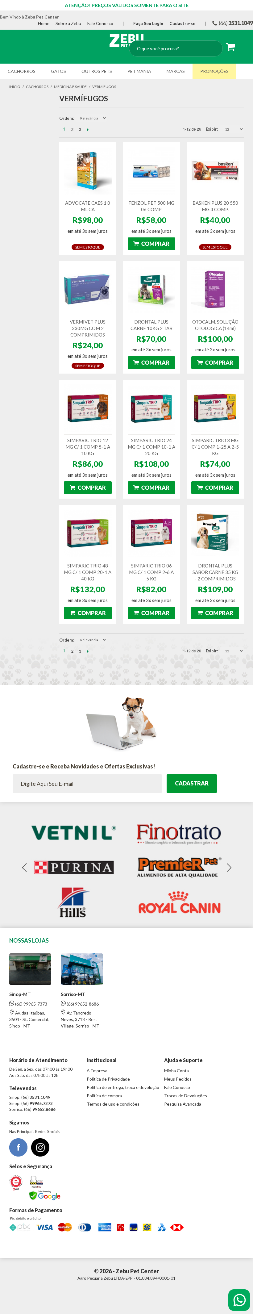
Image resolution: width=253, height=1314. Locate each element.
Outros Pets (96, 71)
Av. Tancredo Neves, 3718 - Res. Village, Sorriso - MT (80, 1019)
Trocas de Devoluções (185, 1095)
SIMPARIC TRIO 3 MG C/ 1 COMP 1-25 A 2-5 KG (215, 446)
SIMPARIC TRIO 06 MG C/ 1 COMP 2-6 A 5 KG (151, 572)
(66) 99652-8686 (82, 1003)
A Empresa (97, 1070)
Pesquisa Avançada (182, 1104)
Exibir (211, 129)
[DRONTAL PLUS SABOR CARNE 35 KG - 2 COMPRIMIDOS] (215, 533)
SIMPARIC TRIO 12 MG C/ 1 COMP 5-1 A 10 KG (87, 446)
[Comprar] (152, 243)
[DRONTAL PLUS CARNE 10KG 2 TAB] (152, 289)
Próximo (88, 129)
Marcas (176, 71)
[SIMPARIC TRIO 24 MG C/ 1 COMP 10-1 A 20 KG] (152, 408)
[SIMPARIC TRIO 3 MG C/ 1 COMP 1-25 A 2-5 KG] (215, 408)
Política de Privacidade (108, 1079)
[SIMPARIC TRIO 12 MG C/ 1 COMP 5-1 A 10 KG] (88, 408)
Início (14, 86)
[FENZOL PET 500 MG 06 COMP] (152, 171)
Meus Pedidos (178, 1079)
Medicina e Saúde (70, 86)
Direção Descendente (112, 118)
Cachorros (21, 71)
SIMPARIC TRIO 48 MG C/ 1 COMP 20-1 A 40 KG (87, 572)
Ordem (66, 118)
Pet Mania (139, 71)
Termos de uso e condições (113, 1104)
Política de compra (104, 1095)
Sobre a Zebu (68, 23)
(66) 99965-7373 (30, 1003)
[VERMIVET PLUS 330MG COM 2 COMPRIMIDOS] (88, 289)
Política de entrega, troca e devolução (123, 1087)
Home (43, 23)
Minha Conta (176, 1070)
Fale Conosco (100, 23)
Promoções (214, 71)
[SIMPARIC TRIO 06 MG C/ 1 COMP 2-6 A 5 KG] (152, 533)
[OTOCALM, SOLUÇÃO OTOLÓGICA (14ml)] (215, 289)
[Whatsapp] (239, 1300)
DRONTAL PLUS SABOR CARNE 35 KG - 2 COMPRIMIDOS (215, 572)
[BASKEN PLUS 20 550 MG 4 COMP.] (215, 171)
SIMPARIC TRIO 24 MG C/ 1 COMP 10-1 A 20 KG (151, 446)
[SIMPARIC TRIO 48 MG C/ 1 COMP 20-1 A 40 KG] (88, 533)
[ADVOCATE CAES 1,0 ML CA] (88, 171)
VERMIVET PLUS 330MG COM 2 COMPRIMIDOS (88, 328)
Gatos (58, 71)
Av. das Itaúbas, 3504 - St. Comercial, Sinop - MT (29, 1019)
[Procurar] (212, 49)
